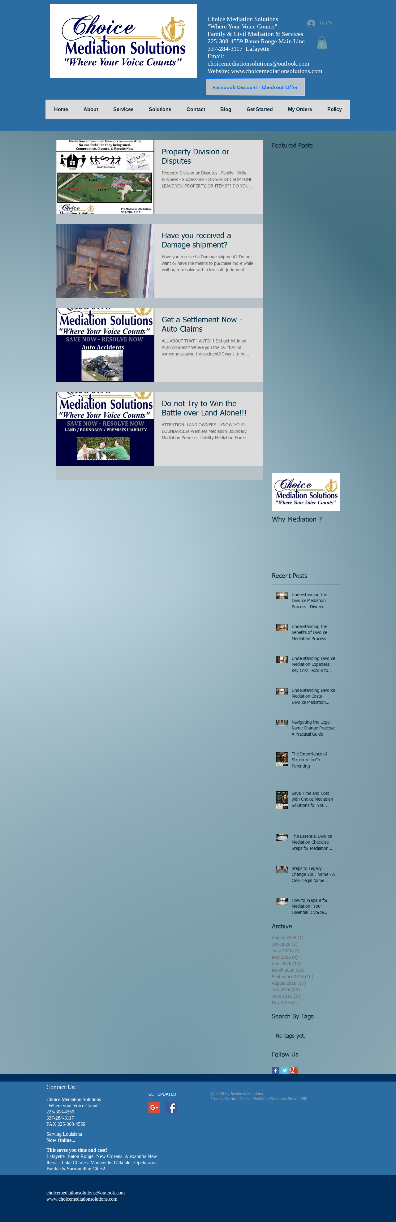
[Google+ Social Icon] (154, 1107)
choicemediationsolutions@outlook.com (258, 63)
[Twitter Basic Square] (284, 1070)
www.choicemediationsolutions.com (276, 70)
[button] (322, 42)
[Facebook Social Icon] (171, 1107)
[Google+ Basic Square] (294, 1070)
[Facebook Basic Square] (275, 1070)
